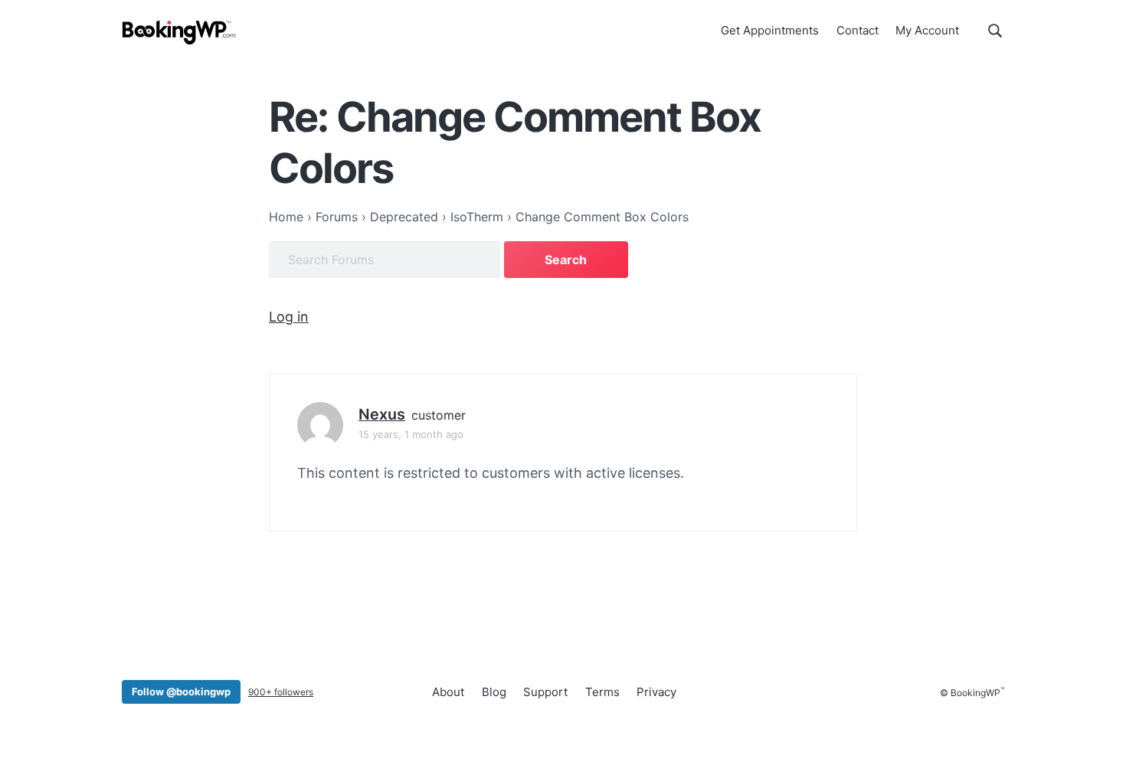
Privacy (656, 692)
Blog (494, 692)
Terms (602, 692)
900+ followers (280, 692)
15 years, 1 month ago (410, 434)
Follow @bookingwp (181, 691)
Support (545, 692)
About (448, 692)
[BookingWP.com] (179, 32)
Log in (289, 317)
